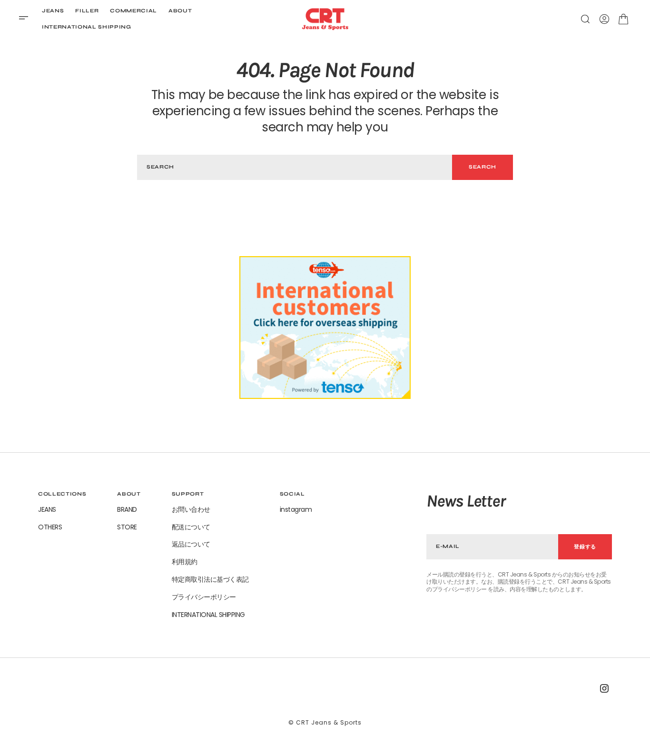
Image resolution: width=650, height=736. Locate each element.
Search (482, 167)
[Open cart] (623, 19)
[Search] (585, 19)
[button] (26, 19)
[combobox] (294, 167)
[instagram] (604, 688)
